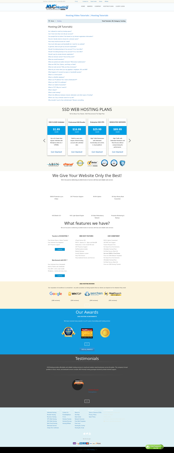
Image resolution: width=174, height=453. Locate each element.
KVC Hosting (91, 449)
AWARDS (89, 6)
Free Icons (77, 423)
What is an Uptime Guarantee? (57, 84)
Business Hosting (51, 417)
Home (52, 21)
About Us (77, 412)
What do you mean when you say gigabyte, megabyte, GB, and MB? (68, 69)
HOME (83, 6)
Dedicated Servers (52, 425)
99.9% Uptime (97, 196)
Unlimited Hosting (51, 412)
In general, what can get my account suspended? (62, 46)
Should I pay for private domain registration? (61, 54)
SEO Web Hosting (52, 421)
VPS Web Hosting (52, 419)
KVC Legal (91, 410)
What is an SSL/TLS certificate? (57, 82)
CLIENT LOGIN (120, 6)
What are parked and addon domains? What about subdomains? (66, 62)
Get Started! (56, 152)
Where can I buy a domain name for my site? (61, 97)
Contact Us (85, 1)
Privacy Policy (92, 414)
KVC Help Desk (66, 410)
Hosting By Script (79, 427)
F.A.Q (76, 1)
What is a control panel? (55, 74)
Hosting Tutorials (67, 419)
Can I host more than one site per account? (60, 34)
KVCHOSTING (109, 410)
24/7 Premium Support (77, 196)
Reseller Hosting (51, 414)
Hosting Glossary (67, 421)
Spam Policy (92, 417)
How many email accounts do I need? (59, 41)
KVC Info (76, 410)
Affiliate (106, 1)
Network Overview (79, 419)
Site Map (77, 414)
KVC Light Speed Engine (76, 215)
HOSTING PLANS (108, 6)
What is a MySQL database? (56, 77)
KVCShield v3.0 (56, 215)
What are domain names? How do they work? (61, 56)
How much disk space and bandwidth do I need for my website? (66, 44)
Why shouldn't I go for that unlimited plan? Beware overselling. (66, 100)
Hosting (59, 21)
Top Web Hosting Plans (52, 410)
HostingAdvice (92, 392)
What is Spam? (52, 90)
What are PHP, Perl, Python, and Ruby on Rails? (62, 64)
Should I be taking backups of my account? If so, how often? (65, 49)
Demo (100, 1)
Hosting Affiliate (67, 423)
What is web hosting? (54, 92)
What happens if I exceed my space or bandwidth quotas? (65, 72)
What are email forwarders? (56, 59)
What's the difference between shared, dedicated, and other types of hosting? (70, 95)
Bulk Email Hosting (52, 423)
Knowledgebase (67, 414)
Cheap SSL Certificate (53, 427)
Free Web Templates (80, 421)
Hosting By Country (80, 425)
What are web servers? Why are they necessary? (62, 67)
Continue (60, 249)
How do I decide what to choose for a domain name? (63, 39)
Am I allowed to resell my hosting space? (60, 31)
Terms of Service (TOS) (95, 412)
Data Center (94, 1)
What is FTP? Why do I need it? (57, 87)
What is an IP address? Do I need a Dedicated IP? (62, 79)
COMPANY (98, 6)
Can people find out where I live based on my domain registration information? (70, 36)
